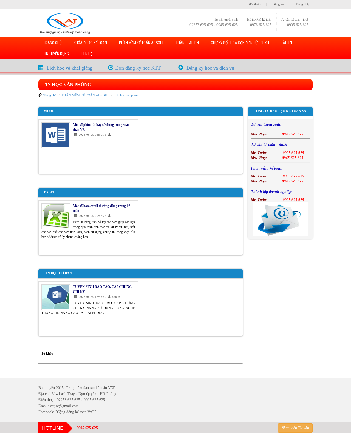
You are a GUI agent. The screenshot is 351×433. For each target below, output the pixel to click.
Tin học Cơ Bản (58, 273)
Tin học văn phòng (67, 84)
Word (49, 111)
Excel (49, 192)
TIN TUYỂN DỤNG (56, 54)
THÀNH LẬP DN (187, 43)
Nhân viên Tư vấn (295, 428)
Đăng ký (278, 4)
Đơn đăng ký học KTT (138, 68)
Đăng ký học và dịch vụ (210, 68)
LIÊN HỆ (86, 54)
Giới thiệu (254, 4)
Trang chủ (49, 95)
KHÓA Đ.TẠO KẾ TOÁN (90, 43)
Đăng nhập (303, 4)
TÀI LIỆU (287, 43)
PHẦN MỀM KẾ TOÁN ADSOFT (141, 43)
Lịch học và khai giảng (69, 68)
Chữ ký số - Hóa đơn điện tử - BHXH (240, 43)
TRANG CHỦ (52, 43)
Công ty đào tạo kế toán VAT (281, 111)
